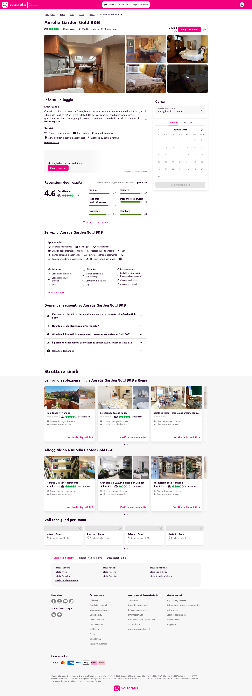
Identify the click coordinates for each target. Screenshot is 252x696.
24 (159, 169)
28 (187, 169)
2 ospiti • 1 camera (139, 5)
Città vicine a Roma (64, 557)
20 (180, 162)
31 (159, 176)
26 (173, 169)
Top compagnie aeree (176, 600)
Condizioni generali (98, 605)
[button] (84, 64)
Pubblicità (94, 629)
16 (202, 154)
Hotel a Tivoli (61, 572)
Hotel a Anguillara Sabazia (160, 576)
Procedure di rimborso (138, 605)
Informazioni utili (135, 615)
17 (159, 162)
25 (166, 169)
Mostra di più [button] (54, 292)
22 (195, 162)
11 (166, 154)
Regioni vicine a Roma (90, 557)
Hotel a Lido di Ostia (158, 572)
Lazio (81, 14)
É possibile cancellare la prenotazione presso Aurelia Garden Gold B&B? (93, 342)
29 (195, 169)
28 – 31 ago (122, 5)
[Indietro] (159, 129)
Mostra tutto (51, 142)
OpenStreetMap (140, 172)
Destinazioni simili (116, 557)
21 (187, 162)
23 (202, 162)
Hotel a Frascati (109, 572)
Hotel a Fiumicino (62, 568)
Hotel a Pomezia (109, 568)
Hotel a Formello (62, 576)
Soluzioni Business (98, 644)
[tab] (64, 557)
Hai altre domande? (63, 351)
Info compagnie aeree (138, 610)
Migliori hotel (173, 620)
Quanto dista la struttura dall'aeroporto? (75, 326)
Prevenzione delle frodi (139, 629)
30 (202, 169)
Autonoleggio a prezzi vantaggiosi (182, 605)
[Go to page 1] (124, 444)
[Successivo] (202, 129)
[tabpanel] (126, 575)
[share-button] (204, 29)
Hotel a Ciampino (109, 576)
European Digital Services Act (141, 620)
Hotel (62, 14)
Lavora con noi (96, 624)
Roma (111, 5)
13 (180, 154)
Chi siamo (94, 600)
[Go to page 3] (127, 444)
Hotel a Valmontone (158, 568)
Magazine (171, 624)
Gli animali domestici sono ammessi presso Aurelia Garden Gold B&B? (91, 334)
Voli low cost (172, 610)
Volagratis (50, 14)
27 (180, 169)
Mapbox (128, 172)
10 (159, 154)
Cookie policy (96, 615)
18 (166, 162)
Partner (93, 634)
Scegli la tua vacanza (176, 615)
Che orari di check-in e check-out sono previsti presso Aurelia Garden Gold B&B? (94, 316)
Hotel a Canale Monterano (66, 580)
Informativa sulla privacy (101, 610)
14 (187, 154)
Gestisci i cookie (97, 620)
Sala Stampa (95, 639)
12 (173, 154)
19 (173, 162)
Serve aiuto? (133, 600)
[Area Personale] (244, 5)
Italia (72, 14)
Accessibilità (134, 624)
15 (195, 154)
